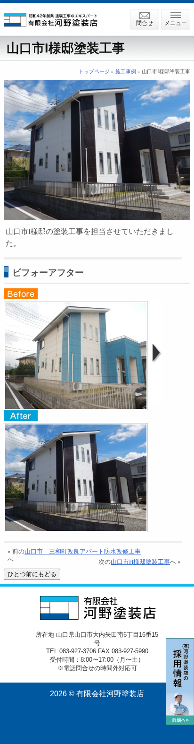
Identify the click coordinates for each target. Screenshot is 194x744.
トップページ (94, 71)
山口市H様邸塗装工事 (140, 562)
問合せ (144, 23)
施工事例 (125, 71)
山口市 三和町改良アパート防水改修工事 (82, 551)
